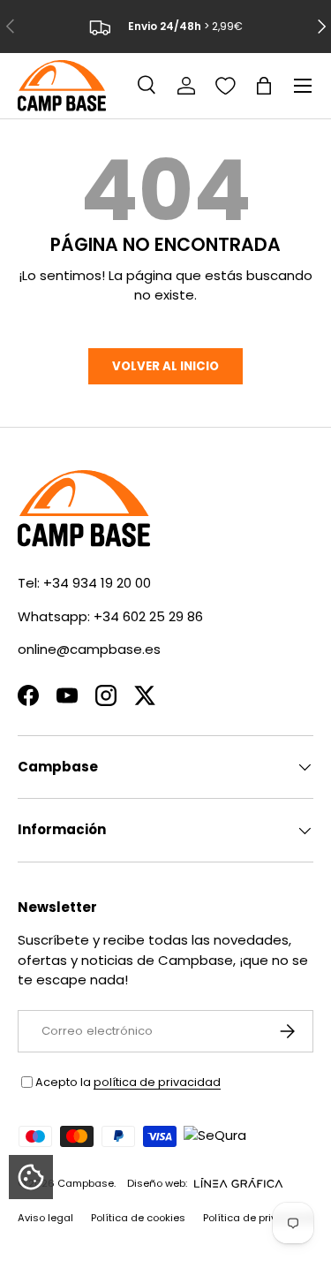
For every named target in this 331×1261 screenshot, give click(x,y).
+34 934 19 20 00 (97, 583)
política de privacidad (157, 1082)
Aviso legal (45, 1218)
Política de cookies (138, 1218)
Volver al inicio (165, 366)
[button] (263, 85)
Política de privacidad (258, 1218)
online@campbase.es (89, 649)
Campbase (85, 1183)
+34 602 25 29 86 (148, 616)
